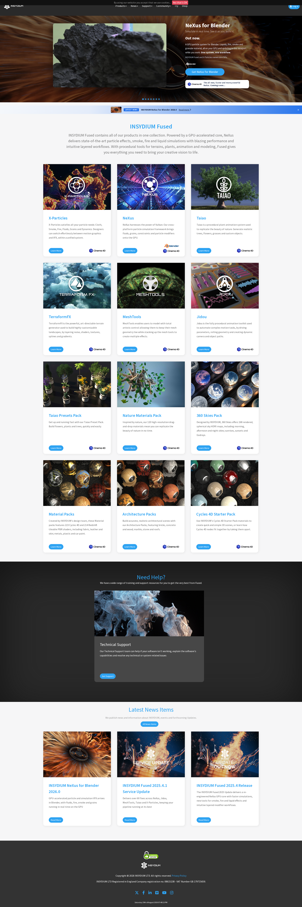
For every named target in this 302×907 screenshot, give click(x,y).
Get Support (108, 676)
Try (176, 5)
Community (162, 5)
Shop (184, 5)
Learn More (56, 250)
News (134, 5)
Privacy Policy (179, 875)
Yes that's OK (180, 2)
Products (120, 5)
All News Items (149, 724)
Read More (56, 820)
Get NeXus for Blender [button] (205, 72)
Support (146, 5)
